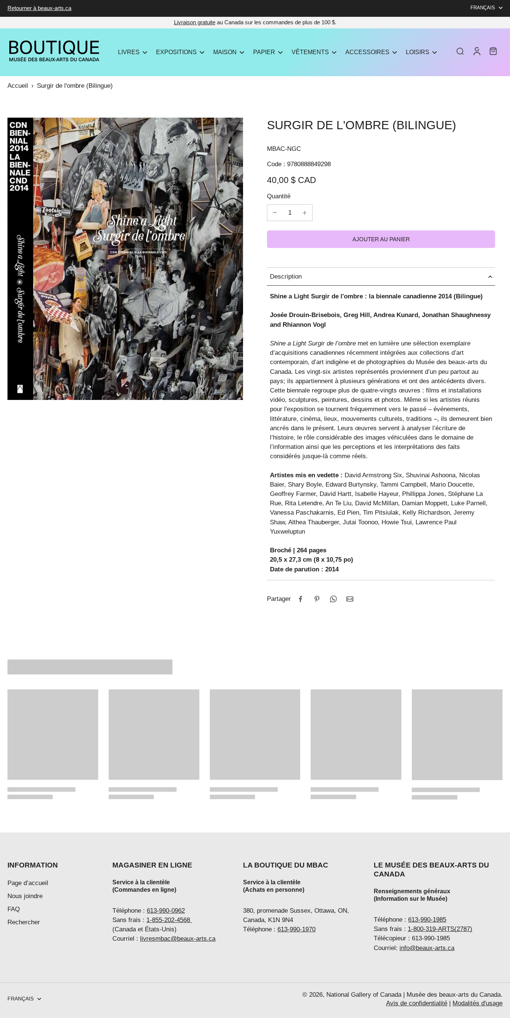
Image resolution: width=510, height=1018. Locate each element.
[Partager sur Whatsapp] (333, 599)
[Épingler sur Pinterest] (317, 599)
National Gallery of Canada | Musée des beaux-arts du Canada (413, 994)
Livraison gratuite (194, 22)
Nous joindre (25, 896)
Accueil (17, 85)
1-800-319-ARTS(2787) (440, 928)
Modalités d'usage (478, 1003)
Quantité (278, 196)
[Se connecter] (476, 51)
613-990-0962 (166, 910)
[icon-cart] (493, 50)
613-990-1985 (427, 919)
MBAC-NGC (284, 148)
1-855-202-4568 (169, 920)
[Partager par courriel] (350, 599)
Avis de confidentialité (416, 1003)
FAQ (13, 909)
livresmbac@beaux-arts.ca (177, 938)
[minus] (274, 212)
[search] (460, 50)
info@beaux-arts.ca (426, 948)
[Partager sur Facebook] (300, 599)
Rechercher (23, 922)
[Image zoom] (125, 259)
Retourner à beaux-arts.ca (39, 8)
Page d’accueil (27, 883)
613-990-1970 (296, 929)
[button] (381, 239)
